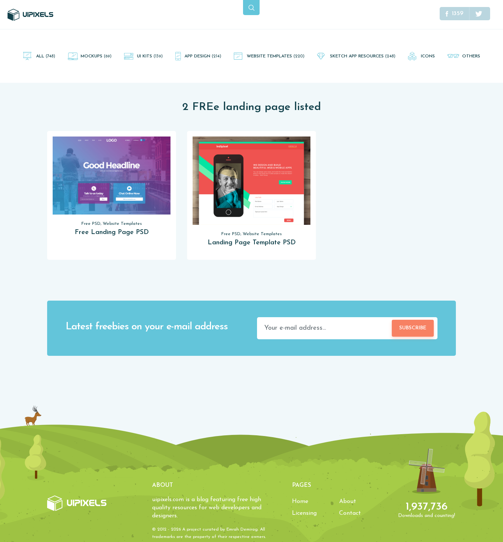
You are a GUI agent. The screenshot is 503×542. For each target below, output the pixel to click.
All (45, 56)
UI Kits (150, 56)
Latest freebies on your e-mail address (147, 327)
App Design (202, 56)
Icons (428, 56)
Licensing (304, 513)
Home (300, 501)
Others (471, 56)
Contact (350, 513)
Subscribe (412, 328)
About (347, 501)
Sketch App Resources (362, 56)
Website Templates (276, 56)
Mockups (96, 56)
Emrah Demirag (242, 529)
